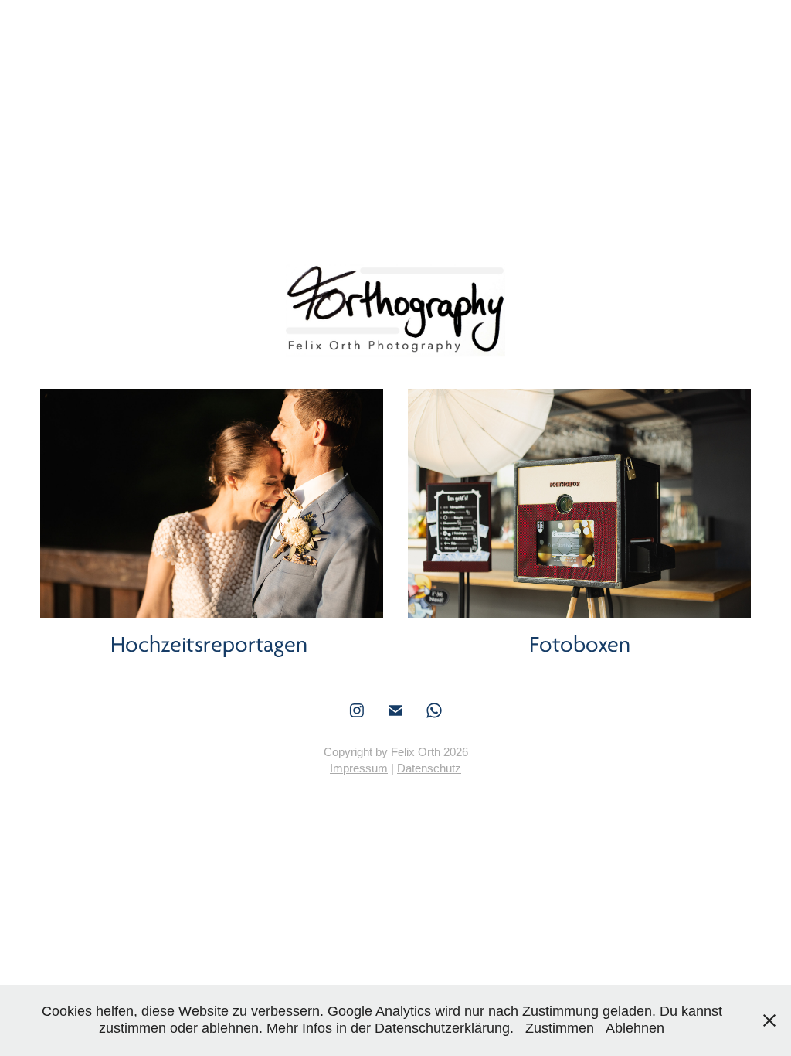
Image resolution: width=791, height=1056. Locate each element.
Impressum (359, 768)
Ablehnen (635, 1028)
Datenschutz (429, 768)
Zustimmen (559, 1028)
